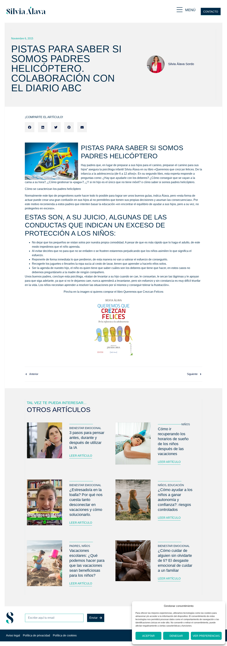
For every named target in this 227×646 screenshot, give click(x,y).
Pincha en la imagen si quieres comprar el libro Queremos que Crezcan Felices (113, 291)
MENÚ (190, 10)
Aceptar (148, 635)
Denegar (176, 635)
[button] (29, 127)
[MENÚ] (179, 10)
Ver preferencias (206, 635)
